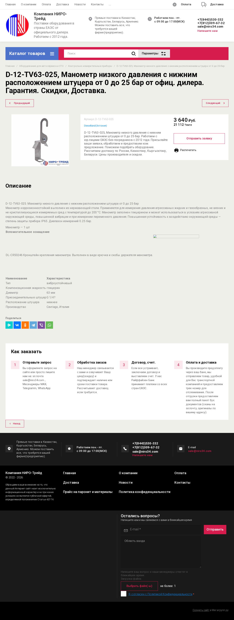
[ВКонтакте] (17, 325)
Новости (80, 4)
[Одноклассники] (25, 325)
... (110, 4)
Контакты (97, 4)
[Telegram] (33, 325)
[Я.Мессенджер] (9, 325)
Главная (10, 4)
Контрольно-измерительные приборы (90, 66)
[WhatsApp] (49, 325)
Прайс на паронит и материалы (87, 492)
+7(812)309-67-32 (211, 23)
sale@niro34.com (210, 26)
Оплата (46, 4)
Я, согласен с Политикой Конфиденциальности (160, 594)
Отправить (215, 529)
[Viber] (41, 325)
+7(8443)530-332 (210, 19)
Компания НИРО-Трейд (50, 16)
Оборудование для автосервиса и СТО (41, 66)
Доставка (62, 4)
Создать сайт (201, 610)
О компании (28, 4)
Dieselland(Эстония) (95, 125)
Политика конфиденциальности (144, 492)
